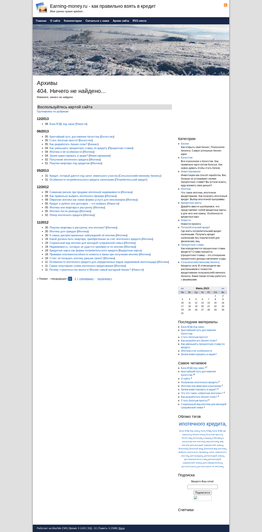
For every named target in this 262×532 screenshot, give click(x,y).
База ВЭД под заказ (62, 123)
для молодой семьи (214, 456)
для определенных (212, 463)
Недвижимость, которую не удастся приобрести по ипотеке (86, 246)
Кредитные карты (130, 250)
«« (182, 288)
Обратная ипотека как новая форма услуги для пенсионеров (87, 199)
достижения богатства (195, 459)
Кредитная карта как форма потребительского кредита (84, 250)
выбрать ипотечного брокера (192, 452)
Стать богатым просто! (64, 140)
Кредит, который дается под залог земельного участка (84, 175)
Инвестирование (99, 155)
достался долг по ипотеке (210, 466)
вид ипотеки (212, 441)
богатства (187, 438)
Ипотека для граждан (63, 231)
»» (222, 288)
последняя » (104, 278)
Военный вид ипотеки (215, 448)
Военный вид (195, 448)
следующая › (86, 278)
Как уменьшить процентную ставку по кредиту (78, 148)
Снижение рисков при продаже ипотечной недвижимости (85, 192)
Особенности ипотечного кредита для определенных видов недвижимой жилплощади (102, 261)
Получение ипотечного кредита (69, 159)
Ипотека (89, 151)
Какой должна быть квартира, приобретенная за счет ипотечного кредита (95, 239)
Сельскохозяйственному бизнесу (139, 175)
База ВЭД (206, 431)
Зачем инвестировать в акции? (69, 155)
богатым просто (214, 434)
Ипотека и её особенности (66, 151)
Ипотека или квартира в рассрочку (71, 207)
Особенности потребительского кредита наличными (82, 179)
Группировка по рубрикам (52, 111)
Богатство (107, 136)
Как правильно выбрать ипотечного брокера (77, 196)
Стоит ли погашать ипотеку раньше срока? (76, 258)
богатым (197, 438)
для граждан (196, 456)
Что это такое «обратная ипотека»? (202, 393)
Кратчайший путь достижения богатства (74, 136)
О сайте (185, 378)
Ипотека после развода (64, 211)
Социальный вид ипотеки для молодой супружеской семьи (86, 242)
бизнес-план (198, 434)
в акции (207, 438)
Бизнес (93, 144)
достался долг (189, 466)
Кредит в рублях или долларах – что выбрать (78, 203)
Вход (122, 528)
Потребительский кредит (131, 179)
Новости (81, 123)
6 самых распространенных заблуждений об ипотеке (82, 235)
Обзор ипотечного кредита (66, 215)
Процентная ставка (120, 148)
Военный (183, 448)
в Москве (216, 438)
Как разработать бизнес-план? (68, 144)
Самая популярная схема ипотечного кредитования (81, 265)
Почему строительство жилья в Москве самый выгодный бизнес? (90, 269)
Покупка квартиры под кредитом (70, 163)
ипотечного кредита (202, 424)
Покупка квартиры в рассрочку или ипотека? (77, 227)
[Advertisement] (203, 105)
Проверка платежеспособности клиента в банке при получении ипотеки (94, 254)
